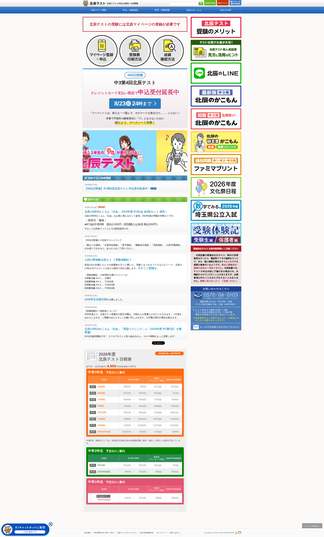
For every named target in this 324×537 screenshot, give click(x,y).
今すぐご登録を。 (148, 268)
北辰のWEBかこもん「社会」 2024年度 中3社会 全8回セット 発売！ (126, 211)
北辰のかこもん (194, 10)
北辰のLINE (225, 10)
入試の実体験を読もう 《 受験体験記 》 (108, 259)
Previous (88, 151)
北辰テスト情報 (98, 10)
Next (181, 151)
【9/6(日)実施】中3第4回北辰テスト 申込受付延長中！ (117, 188)
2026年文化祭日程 (96, 299)
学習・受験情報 (162, 10)
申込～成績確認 (130, 10)
